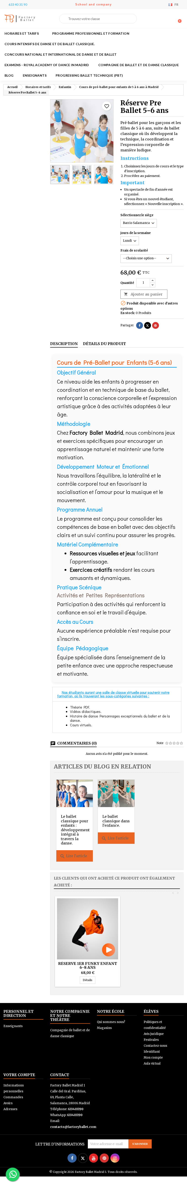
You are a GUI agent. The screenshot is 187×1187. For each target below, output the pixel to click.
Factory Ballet (27, 19)
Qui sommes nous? (111, 1022)
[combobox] (98, 18)
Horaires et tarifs (22, 33)
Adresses (10, 1109)
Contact (59, 1075)
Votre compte (19, 1075)
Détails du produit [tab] (104, 343)
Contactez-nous (155, 1046)
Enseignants (35, 75)
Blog (9, 75)
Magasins (104, 1028)
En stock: (127, 313)
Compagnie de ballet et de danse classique (138, 65)
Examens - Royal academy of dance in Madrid (47, 65)
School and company (93, 4)
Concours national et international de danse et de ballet (61, 54)
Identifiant (152, 1052)
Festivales (151, 1040)
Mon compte (153, 1058)
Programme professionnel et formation (90, 33)
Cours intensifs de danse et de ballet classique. (50, 44)
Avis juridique (154, 1034)
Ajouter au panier (143, 294)
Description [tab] (64, 343)
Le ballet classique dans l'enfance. (116, 821)
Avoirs (8, 1103)
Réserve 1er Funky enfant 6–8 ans (87, 965)
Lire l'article (73, 856)
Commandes (13, 1097)
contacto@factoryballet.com (73, 1127)
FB (9, 19)
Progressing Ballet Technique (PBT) (89, 75)
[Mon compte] (170, 19)
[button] (177, 18)
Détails (89, 980)
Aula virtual (152, 1063)
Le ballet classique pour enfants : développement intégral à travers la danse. (75, 829)
